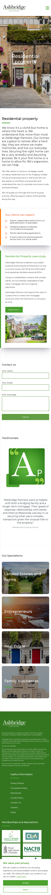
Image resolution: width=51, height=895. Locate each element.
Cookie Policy (17, 798)
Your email (7, 383)
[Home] (14, 8)
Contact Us (16, 803)
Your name (7, 371)
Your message (9, 394)
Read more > (14, 310)
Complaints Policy (19, 788)
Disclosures (16, 793)
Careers (14, 807)
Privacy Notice (17, 783)
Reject (25, 890)
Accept (25, 883)
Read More (21, 877)
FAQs (13, 812)
